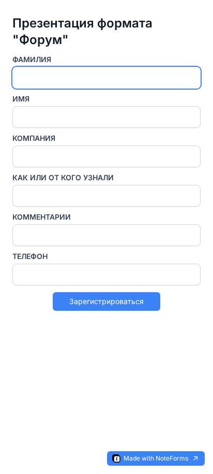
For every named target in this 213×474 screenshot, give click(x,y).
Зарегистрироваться (106, 301)
